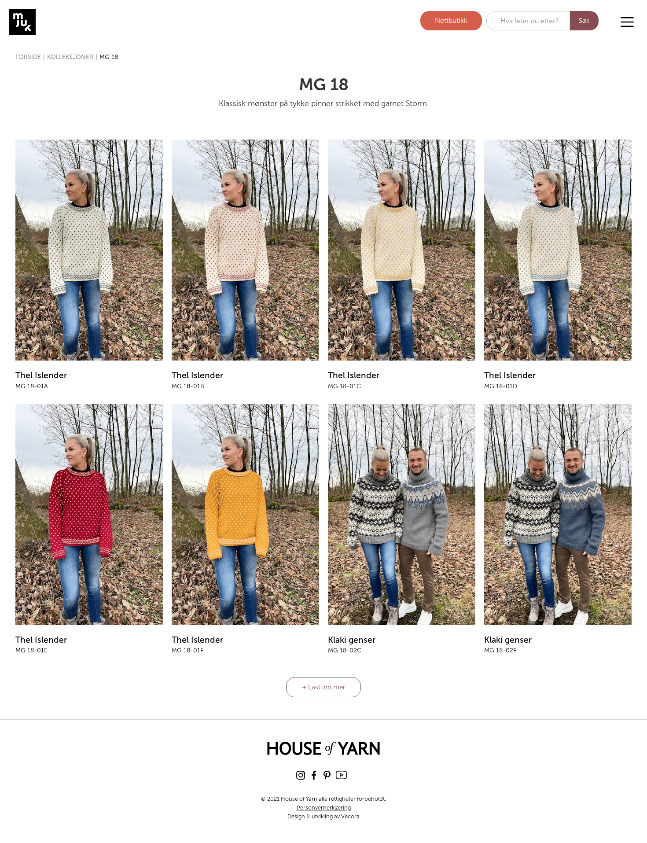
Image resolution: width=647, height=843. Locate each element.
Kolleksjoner (70, 57)
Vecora (350, 816)
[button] (627, 22)
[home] (55, 22)
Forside (28, 57)
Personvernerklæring (324, 807)
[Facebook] (313, 774)
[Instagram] (300, 774)
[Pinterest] (327, 774)
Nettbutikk (451, 20)
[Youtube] (341, 774)
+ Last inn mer (323, 687)
